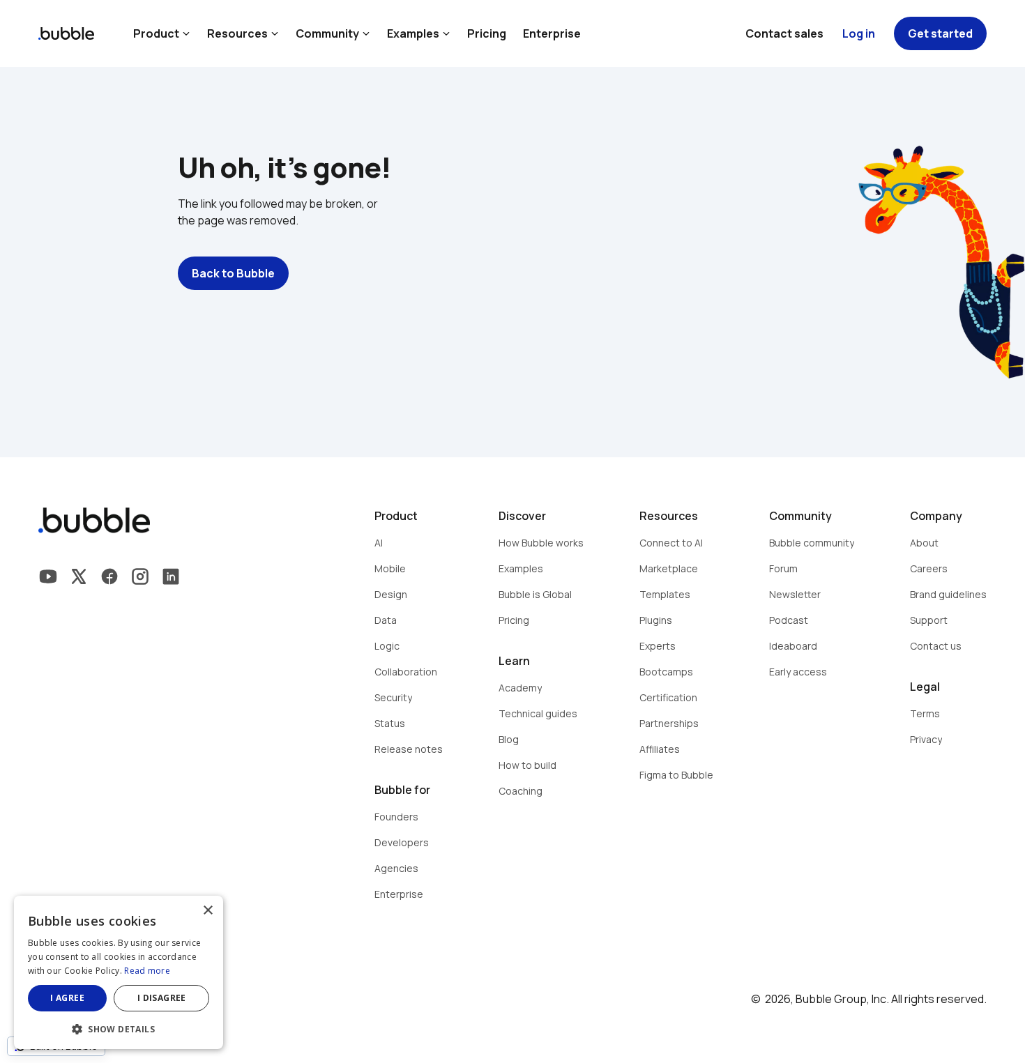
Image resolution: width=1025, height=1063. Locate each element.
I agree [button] (67, 998)
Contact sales (784, 33)
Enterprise (552, 33)
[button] (118, 1027)
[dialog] (118, 972)
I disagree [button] (161, 998)
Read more (147, 971)
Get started (940, 33)
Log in (858, 33)
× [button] (207, 910)
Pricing (486, 33)
